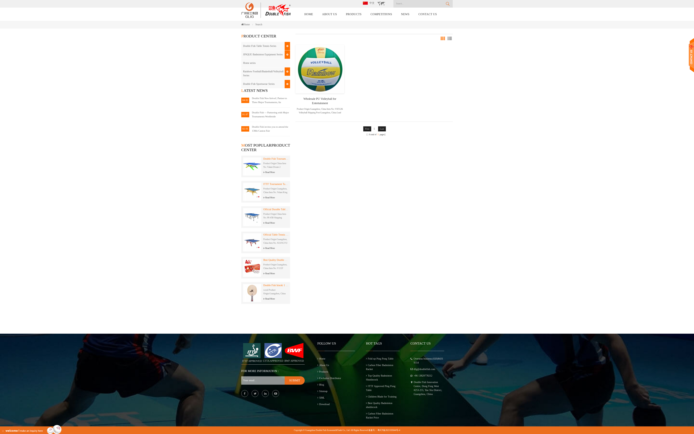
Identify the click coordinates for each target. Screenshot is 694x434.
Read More (270, 172)
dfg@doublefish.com (424, 369)
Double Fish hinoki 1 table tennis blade (275, 285)
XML (322, 397)
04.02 (245, 100)
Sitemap (323, 391)
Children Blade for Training (382, 396)
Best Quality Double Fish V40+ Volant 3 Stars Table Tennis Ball (275, 260)
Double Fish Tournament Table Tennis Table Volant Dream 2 (275, 158)
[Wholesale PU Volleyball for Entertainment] (319, 68)
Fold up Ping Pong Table (380, 358)
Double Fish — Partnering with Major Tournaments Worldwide (270, 114)
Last (382, 128)
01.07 (245, 114)
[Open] (691, 55)
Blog (321, 384)
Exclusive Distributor (330, 378)
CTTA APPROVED (273, 361)
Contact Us (427, 14)
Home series (249, 63)
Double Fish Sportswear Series (259, 84)
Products (353, 14)
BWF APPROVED (294, 361)
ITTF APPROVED (252, 361)
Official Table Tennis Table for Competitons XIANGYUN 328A (275, 234)
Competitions (381, 14)
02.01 (245, 128)
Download (324, 404)
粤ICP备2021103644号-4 (389, 430)
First (367, 128)
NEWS (405, 14)
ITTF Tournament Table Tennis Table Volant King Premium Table (275, 184)
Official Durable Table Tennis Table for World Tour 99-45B (275, 209)
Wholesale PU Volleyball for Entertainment (319, 101)
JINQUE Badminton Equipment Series (263, 54)
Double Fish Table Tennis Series (259, 46)
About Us (329, 14)
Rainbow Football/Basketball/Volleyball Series (263, 73)
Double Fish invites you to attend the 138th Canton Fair (270, 128)
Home (308, 14)
